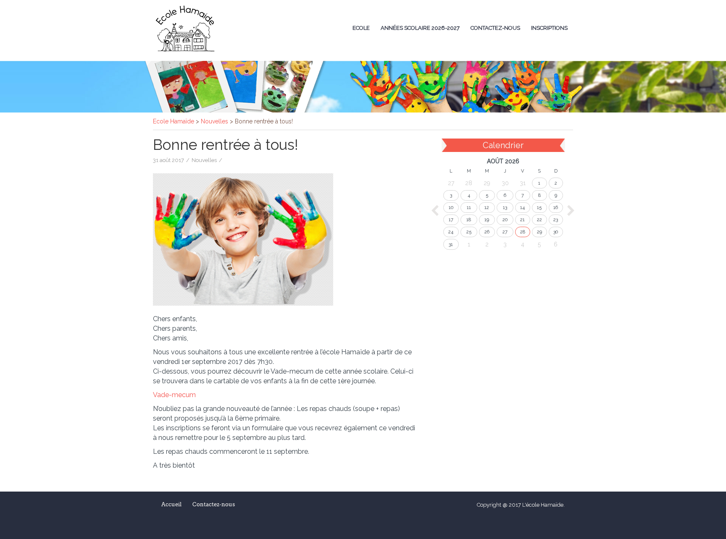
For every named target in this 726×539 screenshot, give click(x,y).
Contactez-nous (495, 28)
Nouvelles (204, 160)
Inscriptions (549, 28)
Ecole (361, 28)
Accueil (171, 504)
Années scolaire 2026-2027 (420, 28)
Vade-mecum (174, 395)
